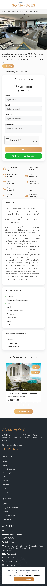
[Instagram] (9, 449)
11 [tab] (30, 402)
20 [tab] (28, 405)
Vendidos (5, 484)
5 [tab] (16, 402)
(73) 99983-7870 (12, 561)
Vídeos (5, 492)
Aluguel (5, 477)
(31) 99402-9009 (12, 542)
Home (3, 11)
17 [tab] (21, 405)
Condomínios (7, 473)
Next (43, 384)
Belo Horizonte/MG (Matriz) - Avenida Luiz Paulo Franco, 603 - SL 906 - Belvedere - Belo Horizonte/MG (22, 548)
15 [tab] (40, 402)
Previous (4, 384)
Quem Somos (7, 465)
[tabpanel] (23, 382)
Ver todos (22, 411)
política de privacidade (32, 575)
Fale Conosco (7, 519)
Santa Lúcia (28, 11)
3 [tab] (11, 402)
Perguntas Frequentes (11, 507)
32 (7, 45)
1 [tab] (21, 389)
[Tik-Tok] (18, 449)
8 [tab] (23, 402)
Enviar (23, 149)
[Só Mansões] (23, 4)
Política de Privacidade (11, 515)
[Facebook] (4, 449)
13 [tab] (35, 402)
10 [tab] (28, 402)
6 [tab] (18, 402)
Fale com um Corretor (25, 156)
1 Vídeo (19, 45)
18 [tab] (23, 405)
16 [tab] (18, 405)
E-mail (7, 105)
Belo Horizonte (18, 11)
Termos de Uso (8, 511)
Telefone (8, 114)
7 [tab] (21, 402)
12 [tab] (33, 402)
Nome (7, 95)
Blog (4, 488)
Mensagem (9, 124)
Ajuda (4, 504)
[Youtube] (14, 449)
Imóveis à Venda (8, 469)
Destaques (6, 480)
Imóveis (9, 11)
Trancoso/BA (10, 565)
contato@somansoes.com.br (16, 531)
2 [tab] (23, 389)
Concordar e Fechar (23, 579)
